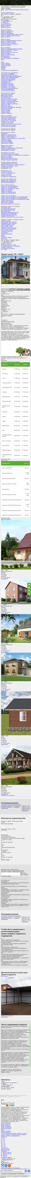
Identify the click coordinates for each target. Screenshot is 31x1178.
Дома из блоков (6, 1124)
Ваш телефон (24, 874)
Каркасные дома (6, 1128)
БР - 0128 (4, 682)
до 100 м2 (4, 1155)
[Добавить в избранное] (1, 317)
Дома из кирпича (6, 1127)
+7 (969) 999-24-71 (6, 18)
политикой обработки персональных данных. (18, 879)
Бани (2, 1130)
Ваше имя (23, 873)
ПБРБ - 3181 (4, 736)
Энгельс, (8, 1136)
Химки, (3, 1136)
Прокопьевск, (22, 1134)
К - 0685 (3, 605)
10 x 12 (3, 1145)
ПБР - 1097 (4, 570)
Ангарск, (15, 1134)
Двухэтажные (5, 1150)
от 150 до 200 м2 (6, 1153)
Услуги (3, 69)
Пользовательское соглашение (10, 246)
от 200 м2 (4, 1156)
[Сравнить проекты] (3, 15)
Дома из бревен (6, 1126)
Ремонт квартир (6, 1132)
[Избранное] (2, 15)
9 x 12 (3, 1143)
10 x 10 (3, 1144)
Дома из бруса (5, 1125)
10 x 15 (3, 1146)
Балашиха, (9, 1134)
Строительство (5, 23)
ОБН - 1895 (4, 785)
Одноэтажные (5, 1149)
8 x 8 (2, 1138)
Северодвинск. (15, 1136)
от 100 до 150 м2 (6, 1152)
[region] (15, 1046)
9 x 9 (2, 1141)
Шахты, (3, 1134)
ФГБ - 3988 (4, 643)
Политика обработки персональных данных (14, 1169)
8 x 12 (3, 1140)
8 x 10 (3, 1139)
